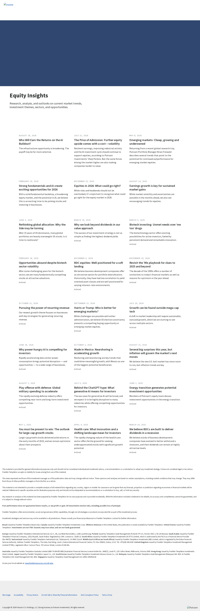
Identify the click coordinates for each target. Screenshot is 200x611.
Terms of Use (107, 595)
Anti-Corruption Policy (90, 595)
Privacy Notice (32, 595)
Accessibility (18, 595)
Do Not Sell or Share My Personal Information (59, 595)
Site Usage (6, 595)
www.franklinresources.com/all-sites (39, 563)
